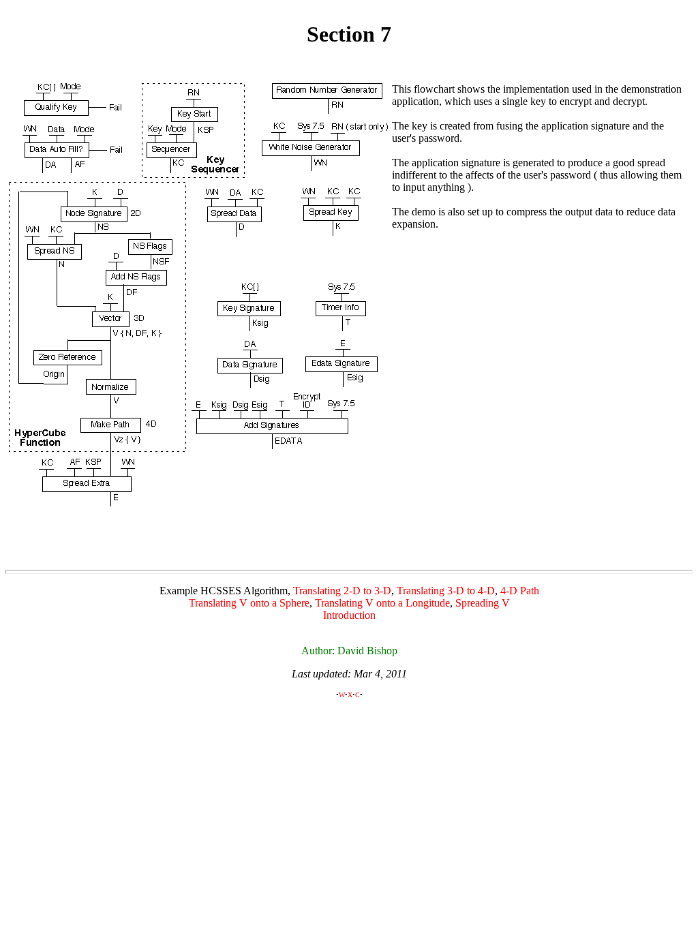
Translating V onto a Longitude (382, 603)
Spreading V (482, 603)
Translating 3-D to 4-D (446, 590)
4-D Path (519, 590)
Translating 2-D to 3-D (342, 590)
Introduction (349, 615)
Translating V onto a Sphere (249, 603)
